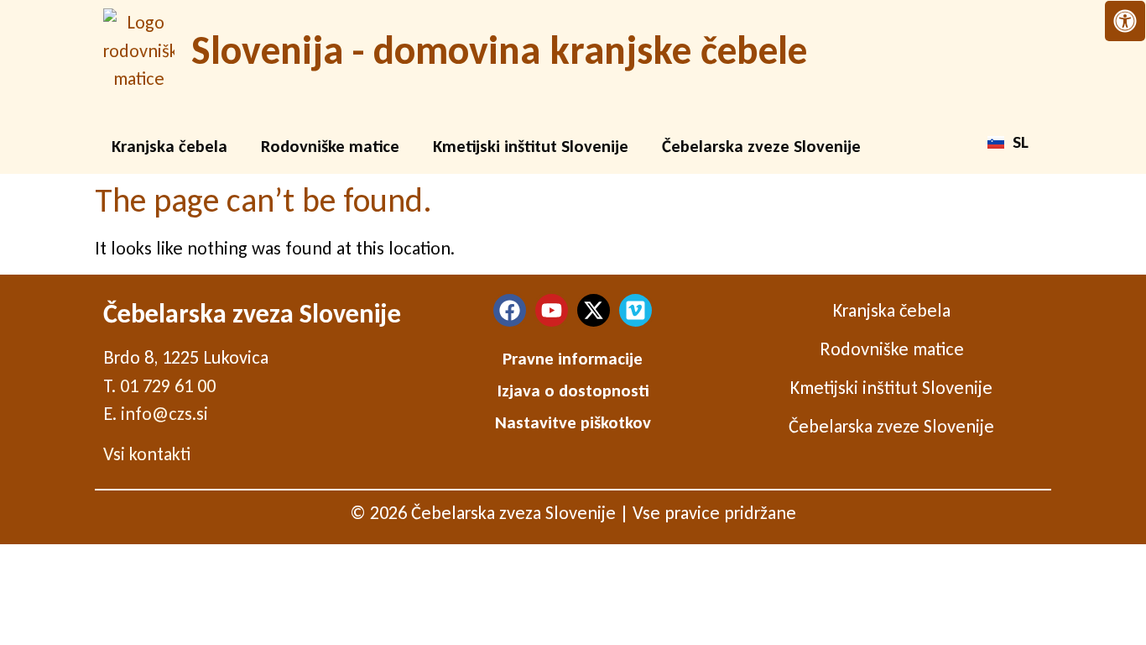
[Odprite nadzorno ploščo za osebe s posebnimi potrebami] (1125, 21)
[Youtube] (551, 310)
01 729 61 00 (168, 386)
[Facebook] (510, 310)
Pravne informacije (573, 359)
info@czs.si (164, 413)
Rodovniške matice (330, 146)
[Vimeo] (635, 310)
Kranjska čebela (169, 146)
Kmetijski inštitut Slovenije (530, 146)
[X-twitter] (593, 310)
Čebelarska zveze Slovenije (761, 146)
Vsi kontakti (146, 454)
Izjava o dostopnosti (573, 390)
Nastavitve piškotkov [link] (573, 422)
